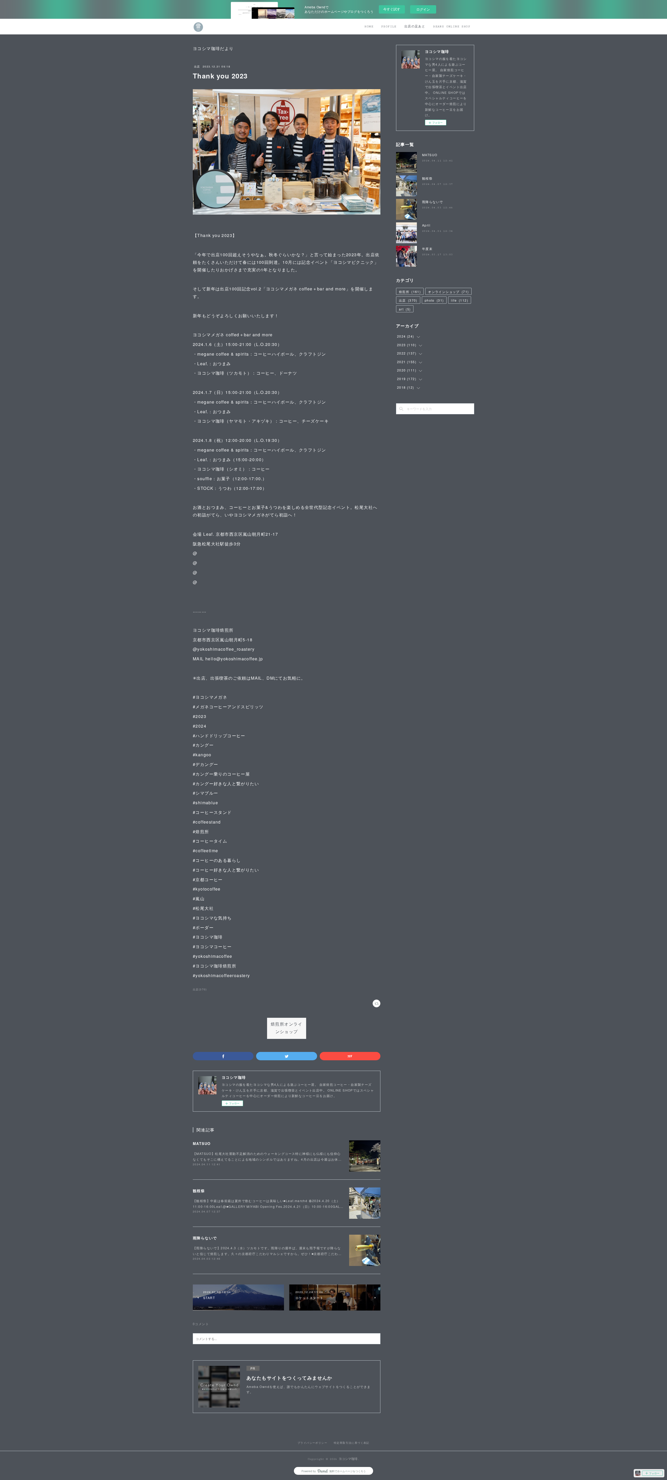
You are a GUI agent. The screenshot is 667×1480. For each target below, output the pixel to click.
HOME (369, 26)
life (459, 300)
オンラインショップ (448, 291)
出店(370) (200, 989)
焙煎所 (410, 291)
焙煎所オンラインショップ (286, 1028)
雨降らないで (205, 1237)
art (405, 309)
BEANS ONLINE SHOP (451, 26)
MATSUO (202, 1143)
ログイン (423, 9)
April (426, 225)
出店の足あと (414, 26)
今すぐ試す (391, 9)
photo (434, 300)
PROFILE (389, 26)
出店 (197, 66)
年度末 (427, 248)
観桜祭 (199, 1190)
